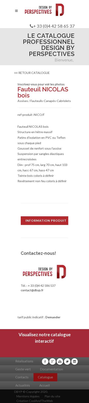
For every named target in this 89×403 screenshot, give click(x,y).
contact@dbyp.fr (32, 290)
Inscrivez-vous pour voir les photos (41, 84)
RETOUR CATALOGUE (32, 73)
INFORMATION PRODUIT (46, 220)
